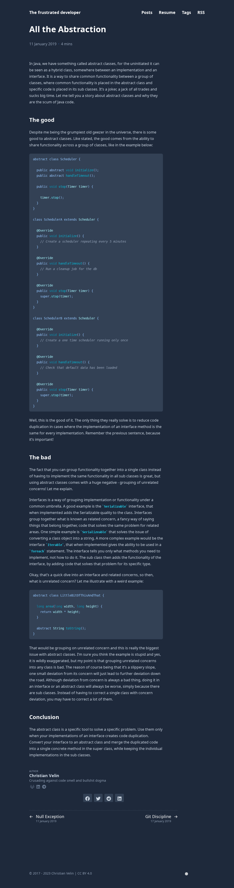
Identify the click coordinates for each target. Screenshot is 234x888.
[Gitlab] (32, 786)
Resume (167, 12)
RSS (201, 12)
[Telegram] (44, 786)
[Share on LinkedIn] (119, 798)
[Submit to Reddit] (108, 798)
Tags (186, 12)
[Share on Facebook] (87, 798)
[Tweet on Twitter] (98, 798)
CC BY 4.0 (84, 873)
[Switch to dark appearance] (186, 873)
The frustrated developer (55, 12)
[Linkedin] (38, 786)
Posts (146, 12)
